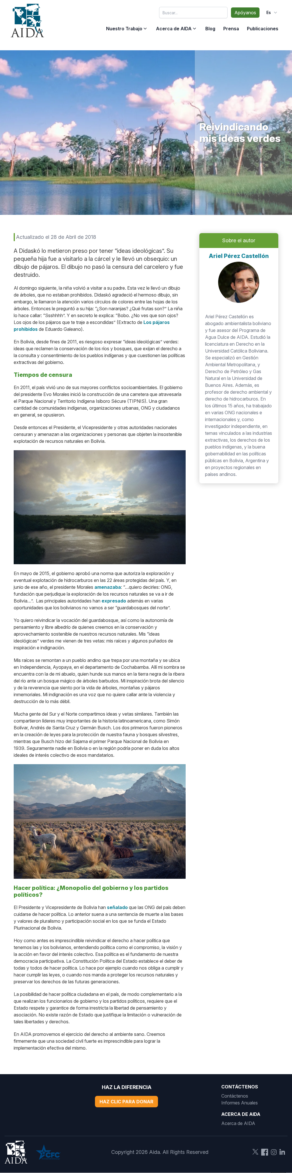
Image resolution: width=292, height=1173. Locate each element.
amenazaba (107, 587)
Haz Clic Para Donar (126, 1101)
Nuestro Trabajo (124, 28)
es (268, 12)
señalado (117, 907)
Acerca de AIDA (174, 28)
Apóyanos (245, 12)
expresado (114, 601)
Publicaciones (262, 28)
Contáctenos (234, 1096)
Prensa (231, 28)
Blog (210, 28)
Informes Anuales (239, 1103)
